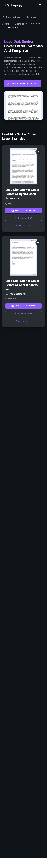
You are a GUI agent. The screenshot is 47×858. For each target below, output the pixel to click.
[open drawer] (40, 5)
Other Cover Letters (35, 23)
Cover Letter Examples (13, 24)
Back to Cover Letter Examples (21, 17)
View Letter (22, 226)
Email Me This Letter (25, 211)
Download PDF (25, 218)
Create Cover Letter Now (24, 83)
